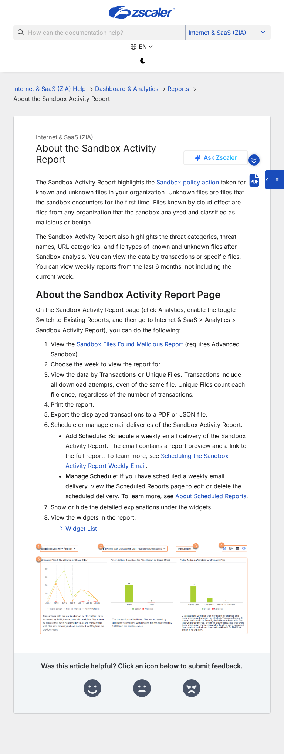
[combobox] (99, 32)
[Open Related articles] (274, 179)
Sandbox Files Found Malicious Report (130, 344)
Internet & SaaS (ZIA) (217, 32)
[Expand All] (254, 160)
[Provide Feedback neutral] (142, 688)
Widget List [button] (81, 528)
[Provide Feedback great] (92, 688)
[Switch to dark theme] (143, 61)
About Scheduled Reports (210, 496)
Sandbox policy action (187, 182)
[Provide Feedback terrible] (191, 688)
